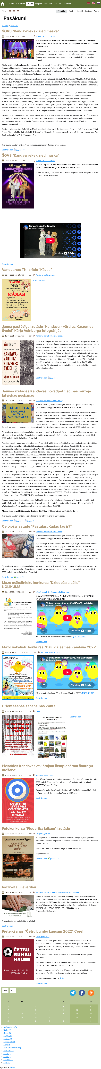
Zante (38, 711)
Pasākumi (14, 26)
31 (8, 1006)
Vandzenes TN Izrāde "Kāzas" (27, 270)
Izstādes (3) (7, 1039)
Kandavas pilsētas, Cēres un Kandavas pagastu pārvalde (57, 892)
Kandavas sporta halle (44, 775)
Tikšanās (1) (8, 1060)
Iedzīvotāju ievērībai (19, 887)
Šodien (72, 11)
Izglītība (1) (7, 1036)
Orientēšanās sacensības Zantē (29, 706)
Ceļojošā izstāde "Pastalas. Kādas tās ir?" (37, 526)
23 (35, 1017)
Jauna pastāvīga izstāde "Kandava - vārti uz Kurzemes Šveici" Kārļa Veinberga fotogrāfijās (47, 328)
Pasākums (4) (8, 1051)
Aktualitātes (20, 4)
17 (49, 1014)
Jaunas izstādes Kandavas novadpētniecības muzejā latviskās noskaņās (46, 393)
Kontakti (67, 4)
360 (55, 4)
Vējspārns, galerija (43, 592)
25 (63, 1017)
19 (77, 1014)
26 (77, 1017)
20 (91, 1014)
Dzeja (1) (7, 1033)
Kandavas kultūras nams (45, 36)
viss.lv (12, 1067)
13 (91, 1010)
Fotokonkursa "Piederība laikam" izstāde (36, 828)
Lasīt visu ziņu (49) (13, 150)
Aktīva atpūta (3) (10, 1027)
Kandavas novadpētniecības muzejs (49, 336)
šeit (63, 978)
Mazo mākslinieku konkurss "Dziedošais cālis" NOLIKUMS (41, 585)
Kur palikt (48, 4)
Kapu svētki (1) (9, 1042)
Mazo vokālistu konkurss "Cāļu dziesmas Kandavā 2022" (49, 647)
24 (49, 1017)
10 (49, 1010)
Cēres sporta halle (42, 937)
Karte (11, 4)
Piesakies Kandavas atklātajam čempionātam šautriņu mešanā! (47, 768)
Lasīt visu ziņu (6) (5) (18, 521)
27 (91, 1017)
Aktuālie (61, 11)
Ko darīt (29, 4)
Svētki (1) (7, 1057)
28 (8, 1021)
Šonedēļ (79, 11)
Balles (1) (7, 1030)
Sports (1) (7, 1054)
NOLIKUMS (80, 637)
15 (22, 1014)
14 (8, 1014)
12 (77, 1010)
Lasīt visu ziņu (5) (13, 577)
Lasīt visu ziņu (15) (47, 858)
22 (22, 1017)
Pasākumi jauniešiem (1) (12, 1048)
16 (35, 1014)
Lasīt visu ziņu (7, 264)
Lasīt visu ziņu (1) (47, 378)
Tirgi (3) (6, 1062)
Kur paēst (38, 4)
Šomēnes (88, 11)
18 (63, 1014)
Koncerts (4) (8, 1045)
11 (63, 1010)
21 (8, 1017)
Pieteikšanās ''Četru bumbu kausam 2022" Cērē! (42, 931)
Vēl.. (60, 4)
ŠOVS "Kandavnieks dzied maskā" (30, 31)
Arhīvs (96, 11)
